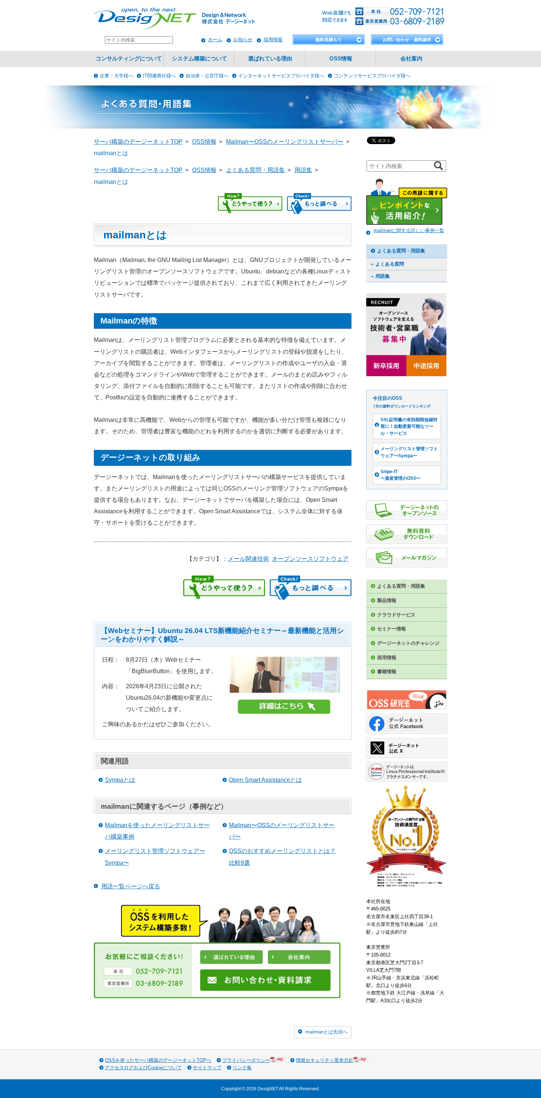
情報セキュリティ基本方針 (324, 1060)
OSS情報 (340, 59)
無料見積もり (328, 39)
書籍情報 (386, 671)
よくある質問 (389, 264)
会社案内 (411, 59)
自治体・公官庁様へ (207, 75)
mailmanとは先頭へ (326, 1032)
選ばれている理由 (270, 59)
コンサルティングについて (129, 59)
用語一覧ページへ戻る (130, 886)
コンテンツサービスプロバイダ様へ (372, 75)
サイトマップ (207, 1067)
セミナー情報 (391, 629)
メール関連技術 (248, 559)
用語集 (382, 276)
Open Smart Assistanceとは (265, 780)
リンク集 (242, 1067)
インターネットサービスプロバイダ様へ (281, 75)
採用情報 (273, 39)
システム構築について (199, 59)
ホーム (215, 39)
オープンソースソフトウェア (310, 559)
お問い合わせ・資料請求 (407, 39)
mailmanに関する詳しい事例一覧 (409, 230)
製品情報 (386, 600)
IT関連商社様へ (159, 75)
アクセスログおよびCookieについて (143, 1067)
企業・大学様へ (116, 75)
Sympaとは (120, 780)
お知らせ (242, 39)
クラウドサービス (396, 615)
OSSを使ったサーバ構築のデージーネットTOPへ (158, 1060)
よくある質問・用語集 (401, 250)
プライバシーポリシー (246, 1060)
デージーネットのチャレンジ (408, 643)
